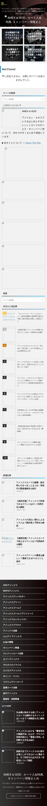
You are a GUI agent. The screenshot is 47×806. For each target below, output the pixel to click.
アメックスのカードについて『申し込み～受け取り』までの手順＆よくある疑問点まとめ (30, 348)
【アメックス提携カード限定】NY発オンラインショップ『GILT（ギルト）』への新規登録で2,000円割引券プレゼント (30, 462)
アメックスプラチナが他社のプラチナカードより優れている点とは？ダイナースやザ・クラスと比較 (30, 396)
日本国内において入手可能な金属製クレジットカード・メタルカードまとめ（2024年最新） (30, 412)
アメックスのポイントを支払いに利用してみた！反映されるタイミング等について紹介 (30, 364)
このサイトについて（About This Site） (23, 796)
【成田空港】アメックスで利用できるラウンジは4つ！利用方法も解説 (30, 330)
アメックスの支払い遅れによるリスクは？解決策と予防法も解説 (30, 523)
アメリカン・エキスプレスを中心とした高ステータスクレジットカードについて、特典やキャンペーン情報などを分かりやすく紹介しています (24, 787)
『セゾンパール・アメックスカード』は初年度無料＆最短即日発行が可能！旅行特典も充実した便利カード (30, 317)
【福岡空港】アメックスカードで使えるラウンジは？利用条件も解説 (30, 541)
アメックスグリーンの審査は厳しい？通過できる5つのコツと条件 (29, 443)
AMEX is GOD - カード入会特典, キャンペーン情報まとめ (23, 776)
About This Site (33, 142)
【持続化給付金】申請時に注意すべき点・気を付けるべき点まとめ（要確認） (30, 428)
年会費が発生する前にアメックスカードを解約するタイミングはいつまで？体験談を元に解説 (30, 715)
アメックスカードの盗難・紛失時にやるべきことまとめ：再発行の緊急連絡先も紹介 (30, 485)
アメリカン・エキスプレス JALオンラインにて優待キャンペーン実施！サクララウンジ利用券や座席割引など (30, 382)
